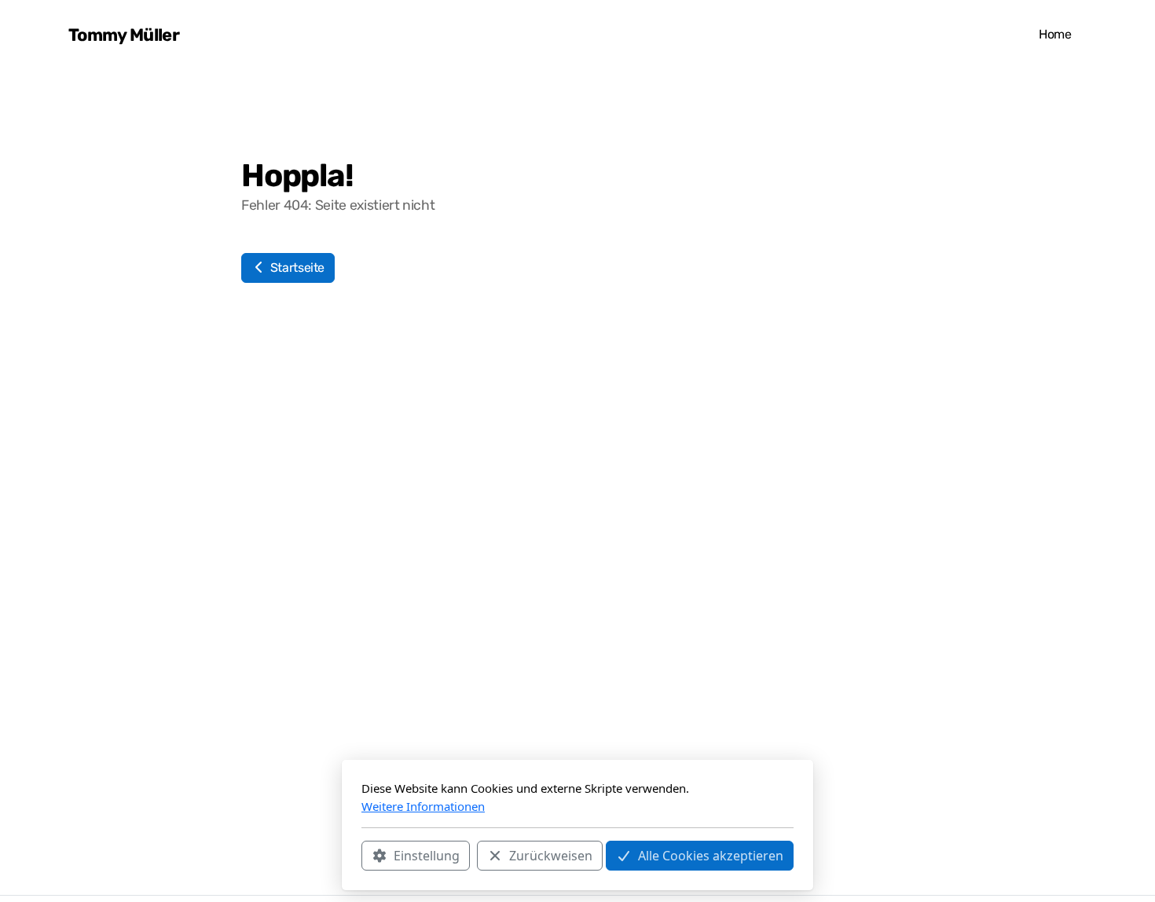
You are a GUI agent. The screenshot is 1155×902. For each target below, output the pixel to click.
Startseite (295, 267)
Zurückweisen (550, 855)
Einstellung (427, 855)
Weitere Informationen (423, 806)
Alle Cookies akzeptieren (710, 855)
